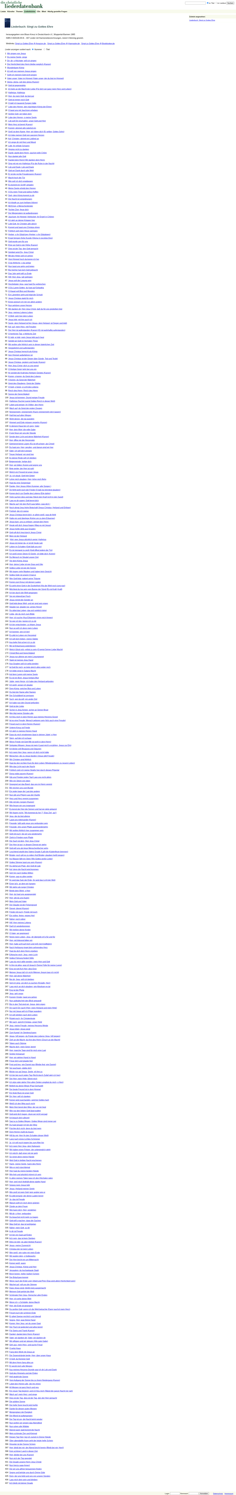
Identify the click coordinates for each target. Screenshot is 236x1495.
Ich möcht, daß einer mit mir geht (23, 1153)
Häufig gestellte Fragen (57, 11)
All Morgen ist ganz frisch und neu (24, 1387)
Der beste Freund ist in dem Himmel (25, 1089)
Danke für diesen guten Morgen (23, 1409)
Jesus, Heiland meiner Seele (22, 1189)
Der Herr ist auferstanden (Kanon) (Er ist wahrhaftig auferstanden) (36, 330)
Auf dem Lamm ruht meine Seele (23, 674)
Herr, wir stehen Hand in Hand (22, 1057)
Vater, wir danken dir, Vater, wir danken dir (27, 1338)
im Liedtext (221, 3)
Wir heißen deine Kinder (20, 930)
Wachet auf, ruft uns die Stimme (23, 1284)
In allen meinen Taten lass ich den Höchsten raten (31, 1178)
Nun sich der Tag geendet (20, 1458)
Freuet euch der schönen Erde (22, 1313)
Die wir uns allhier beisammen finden (25, 1469)
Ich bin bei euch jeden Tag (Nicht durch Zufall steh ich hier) (34, 1075)
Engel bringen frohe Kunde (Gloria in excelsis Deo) (30, 238)
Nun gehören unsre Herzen (20, 305)
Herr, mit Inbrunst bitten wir (20, 940)
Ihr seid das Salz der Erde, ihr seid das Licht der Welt (32, 880)
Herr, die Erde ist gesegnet (20, 1306)
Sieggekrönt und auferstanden (21, 348)
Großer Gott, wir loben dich (20, 114)
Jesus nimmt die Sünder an (21, 600)
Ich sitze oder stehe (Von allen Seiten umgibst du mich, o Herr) (36, 1082)
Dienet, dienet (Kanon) (19, 908)
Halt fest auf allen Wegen (20, 415)
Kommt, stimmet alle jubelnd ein (22, 128)
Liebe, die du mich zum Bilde (22, 614)
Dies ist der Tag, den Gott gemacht (23, 249)
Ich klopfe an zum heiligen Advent (22, 203)
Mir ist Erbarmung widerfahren (22, 646)
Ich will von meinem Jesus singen (21, 71)
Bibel (44, 11)
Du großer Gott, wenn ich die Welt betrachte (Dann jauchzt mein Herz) (39, 1309)
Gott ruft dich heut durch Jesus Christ (25, 532)
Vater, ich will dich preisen (20, 451)
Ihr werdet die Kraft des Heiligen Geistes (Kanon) (29, 373)
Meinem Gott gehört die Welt (21, 1292)
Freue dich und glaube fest (21, 1061)
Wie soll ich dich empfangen (20, 181)
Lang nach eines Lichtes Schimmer (24, 1139)
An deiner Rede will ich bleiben (22, 458)
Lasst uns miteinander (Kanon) (22, 820)
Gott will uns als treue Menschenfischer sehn (28, 848)
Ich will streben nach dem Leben (23, 1015)
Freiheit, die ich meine (19, 511)
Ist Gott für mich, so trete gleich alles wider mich (30, 667)
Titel (47, 49)
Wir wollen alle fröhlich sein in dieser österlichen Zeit (31, 344)
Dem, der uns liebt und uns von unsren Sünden (29, 1476)
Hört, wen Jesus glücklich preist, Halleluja (28, 539)
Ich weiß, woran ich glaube (21, 685)
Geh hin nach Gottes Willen (21, 873)
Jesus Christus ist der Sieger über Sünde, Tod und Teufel (33, 359)
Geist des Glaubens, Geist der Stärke (24, 383)
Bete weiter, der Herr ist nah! (21, 468)
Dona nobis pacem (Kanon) (21, 774)
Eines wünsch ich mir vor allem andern (25, 302)
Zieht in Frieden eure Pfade (21, 837)
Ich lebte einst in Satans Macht (22, 671)
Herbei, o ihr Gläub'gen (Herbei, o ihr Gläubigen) (29, 234)
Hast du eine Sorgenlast (19, 483)
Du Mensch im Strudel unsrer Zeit (23, 557)
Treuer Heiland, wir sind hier (21, 454)
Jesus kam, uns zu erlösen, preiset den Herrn (29, 522)
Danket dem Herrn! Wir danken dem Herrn (26, 160)
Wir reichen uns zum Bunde (21, 788)
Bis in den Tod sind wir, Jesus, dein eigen (27, 1004)
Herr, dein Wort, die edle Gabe (22, 430)
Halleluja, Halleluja (16, 93)
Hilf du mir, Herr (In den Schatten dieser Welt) (29, 1135)
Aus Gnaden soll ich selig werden (23, 664)
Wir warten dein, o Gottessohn (22, 1256)
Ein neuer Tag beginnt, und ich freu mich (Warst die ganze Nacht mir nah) (41, 1391)
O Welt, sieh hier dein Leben (20, 316)
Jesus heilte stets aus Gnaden (22, 529)
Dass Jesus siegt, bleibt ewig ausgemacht (27, 1288)
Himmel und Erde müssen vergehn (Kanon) (28, 422)
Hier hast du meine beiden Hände (24, 1171)
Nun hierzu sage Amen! (19, 1465)
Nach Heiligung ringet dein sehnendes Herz (28, 947)
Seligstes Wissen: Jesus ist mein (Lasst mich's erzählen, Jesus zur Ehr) (40, 745)
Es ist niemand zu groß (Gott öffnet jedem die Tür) (30, 550)
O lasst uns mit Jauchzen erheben (23, 110)
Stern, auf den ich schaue (20, 738)
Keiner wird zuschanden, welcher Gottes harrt (29, 1100)
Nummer (38, 49)
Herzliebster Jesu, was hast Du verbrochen (27, 284)
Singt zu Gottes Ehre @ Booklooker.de (98, 43)
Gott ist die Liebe (16, 706)
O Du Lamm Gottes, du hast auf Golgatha (26, 288)
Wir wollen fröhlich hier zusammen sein (26, 830)
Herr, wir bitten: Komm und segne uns (25, 465)
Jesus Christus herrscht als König (22, 351)
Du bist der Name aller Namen (22, 692)
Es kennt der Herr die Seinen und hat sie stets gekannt (33, 809)
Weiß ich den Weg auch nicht (22, 1104)
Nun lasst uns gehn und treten (21, 266)
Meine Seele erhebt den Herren (22, 188)
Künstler (11, 11)
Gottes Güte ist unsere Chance (22, 575)
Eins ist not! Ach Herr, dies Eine (23, 969)
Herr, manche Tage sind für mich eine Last (27, 1050)
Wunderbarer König (15, 68)
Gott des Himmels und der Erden (23, 1373)
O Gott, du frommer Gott (19, 1359)
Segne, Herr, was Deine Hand (22, 1320)
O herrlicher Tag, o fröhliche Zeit (22, 334)
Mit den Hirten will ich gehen (20, 256)
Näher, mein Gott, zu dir (19, 1228)
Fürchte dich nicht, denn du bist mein (25, 1128)
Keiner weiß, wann (17, 1263)
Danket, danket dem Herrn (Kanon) (24, 1334)
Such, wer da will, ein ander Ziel (23, 699)
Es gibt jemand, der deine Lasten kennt (26, 1196)
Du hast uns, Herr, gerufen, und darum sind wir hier (31, 447)
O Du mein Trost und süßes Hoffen (23, 192)
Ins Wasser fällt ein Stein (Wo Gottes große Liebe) (31, 859)
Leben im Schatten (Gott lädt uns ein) (25, 547)
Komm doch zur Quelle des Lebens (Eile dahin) (30, 493)
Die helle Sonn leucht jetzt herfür (23, 1405)
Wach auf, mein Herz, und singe (23, 1394)
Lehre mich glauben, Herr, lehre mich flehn (27, 479)
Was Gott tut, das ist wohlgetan (22, 1224)
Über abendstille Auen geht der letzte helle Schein (31, 1441)
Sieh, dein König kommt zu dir (21, 195)
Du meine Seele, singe (17, 57)
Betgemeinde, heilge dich (20, 461)
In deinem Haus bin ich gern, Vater (24, 426)
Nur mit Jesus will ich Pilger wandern (25, 1011)
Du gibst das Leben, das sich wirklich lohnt (27, 610)
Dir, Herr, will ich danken (19, 1096)
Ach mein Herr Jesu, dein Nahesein (24, 1146)
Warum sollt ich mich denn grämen (24, 1203)
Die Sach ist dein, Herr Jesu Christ (24, 841)
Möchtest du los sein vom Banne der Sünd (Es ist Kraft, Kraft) (35, 589)
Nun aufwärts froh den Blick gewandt (25, 1001)
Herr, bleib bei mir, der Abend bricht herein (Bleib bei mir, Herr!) (36, 1448)
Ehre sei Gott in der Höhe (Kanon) (23, 245)
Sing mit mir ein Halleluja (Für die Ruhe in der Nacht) (31, 163)
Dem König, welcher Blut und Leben (25, 689)
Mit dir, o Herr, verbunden (20, 1214)
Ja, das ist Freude (17, 1199)
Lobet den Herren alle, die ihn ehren (25, 1384)
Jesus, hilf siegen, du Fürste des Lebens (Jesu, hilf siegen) (34, 1036)
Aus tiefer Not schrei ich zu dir (22, 642)
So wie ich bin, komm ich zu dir (22, 621)
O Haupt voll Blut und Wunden (21, 291)
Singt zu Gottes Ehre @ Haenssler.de (63, 43)
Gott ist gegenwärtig (17, 85)
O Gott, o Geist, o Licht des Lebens (23, 387)
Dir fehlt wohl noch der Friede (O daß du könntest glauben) (34, 490)
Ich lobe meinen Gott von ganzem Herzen (26, 135)
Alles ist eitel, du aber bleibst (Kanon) (25, 1242)
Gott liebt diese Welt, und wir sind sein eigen (28, 603)
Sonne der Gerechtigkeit (18, 394)
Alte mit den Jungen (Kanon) (21, 802)
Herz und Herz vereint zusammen (23, 799)
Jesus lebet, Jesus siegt (19, 1029)
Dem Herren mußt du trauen (21, 1132)
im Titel (211, 3)
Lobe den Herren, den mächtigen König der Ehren (30, 107)
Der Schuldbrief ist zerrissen (21, 696)
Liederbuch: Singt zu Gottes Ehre (202, 20)
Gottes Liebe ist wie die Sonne (22, 568)
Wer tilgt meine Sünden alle (21, 713)
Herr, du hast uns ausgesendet (22, 894)
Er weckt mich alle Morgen (20, 1366)
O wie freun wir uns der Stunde (22, 433)
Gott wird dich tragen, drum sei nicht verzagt (28, 1114)
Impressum (229, 1494)
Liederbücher (29, 11)
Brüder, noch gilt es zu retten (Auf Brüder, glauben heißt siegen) (36, 855)
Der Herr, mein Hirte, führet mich (23, 1079)
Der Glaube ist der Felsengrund (23, 905)
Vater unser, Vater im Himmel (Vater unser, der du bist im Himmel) (35, 78)
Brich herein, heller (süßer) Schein (24, 1274)
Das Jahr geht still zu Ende (20, 273)
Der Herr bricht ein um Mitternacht (24, 1260)
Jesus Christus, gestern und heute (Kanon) (26, 362)
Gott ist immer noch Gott (18, 100)
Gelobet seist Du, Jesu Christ (21, 252)
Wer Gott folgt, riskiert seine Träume (24, 579)
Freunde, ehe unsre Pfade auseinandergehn (28, 827)
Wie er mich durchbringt (19, 1167)
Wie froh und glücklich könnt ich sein (25, 1174)
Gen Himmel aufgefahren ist (20, 355)
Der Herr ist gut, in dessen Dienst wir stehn (27, 845)
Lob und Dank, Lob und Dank (21, 167)
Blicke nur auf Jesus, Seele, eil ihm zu (25, 1072)
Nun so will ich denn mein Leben (23, 628)
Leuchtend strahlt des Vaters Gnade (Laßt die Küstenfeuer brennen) (38, 852)
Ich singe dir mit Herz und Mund (22, 142)
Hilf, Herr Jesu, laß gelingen (20, 277)
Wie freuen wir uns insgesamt (22, 806)
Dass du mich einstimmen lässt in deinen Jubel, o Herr (33, 735)
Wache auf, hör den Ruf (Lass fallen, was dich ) (29, 504)
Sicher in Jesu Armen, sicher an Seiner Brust (28, 710)
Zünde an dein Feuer (18, 1206)
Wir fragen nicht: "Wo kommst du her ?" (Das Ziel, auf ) (33, 813)
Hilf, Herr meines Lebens (20, 923)
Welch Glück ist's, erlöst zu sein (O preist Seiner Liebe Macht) (36, 649)
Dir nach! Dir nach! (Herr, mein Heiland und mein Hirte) (33, 1008)
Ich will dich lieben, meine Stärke (23, 639)
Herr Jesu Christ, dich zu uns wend (23, 366)
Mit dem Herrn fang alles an (21, 1362)
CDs (38, 11)
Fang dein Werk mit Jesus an (22, 1352)
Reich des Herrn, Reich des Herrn (23, 391)
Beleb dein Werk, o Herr (19, 891)
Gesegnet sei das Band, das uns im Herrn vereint (30, 784)
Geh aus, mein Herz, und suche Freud (25, 1345)
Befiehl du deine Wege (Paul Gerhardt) (26, 1086)
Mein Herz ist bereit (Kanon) (20, 124)
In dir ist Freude (16, 1231)
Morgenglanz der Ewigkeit (20, 1412)
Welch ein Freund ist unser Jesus (23, 472)
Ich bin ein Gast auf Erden (20, 1235)
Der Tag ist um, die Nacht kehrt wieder (25, 1419)
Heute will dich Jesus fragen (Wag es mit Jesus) (30, 525)
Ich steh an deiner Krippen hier (21, 220)
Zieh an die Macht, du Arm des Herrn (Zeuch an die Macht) (34, 1040)
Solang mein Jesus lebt (19, 1185)
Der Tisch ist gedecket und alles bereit (26, 1327)
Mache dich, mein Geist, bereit (22, 1047)
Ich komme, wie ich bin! (19, 632)
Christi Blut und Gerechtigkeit (22, 653)
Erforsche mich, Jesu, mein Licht (23, 955)
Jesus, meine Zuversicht (19, 1245)
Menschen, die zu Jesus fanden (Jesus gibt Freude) (31, 756)
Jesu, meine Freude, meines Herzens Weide (28, 1026)
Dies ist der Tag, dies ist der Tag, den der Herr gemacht (33, 1398)
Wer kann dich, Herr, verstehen (22, 1210)
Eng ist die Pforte (16, 990)
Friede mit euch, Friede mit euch (23, 912)
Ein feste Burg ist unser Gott (21, 1093)
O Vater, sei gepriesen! (19, 933)
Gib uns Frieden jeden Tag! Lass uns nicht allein (30, 777)
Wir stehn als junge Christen (21, 887)
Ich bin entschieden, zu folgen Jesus (25, 625)
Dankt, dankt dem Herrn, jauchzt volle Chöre (27, 153)
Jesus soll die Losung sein (19, 281)
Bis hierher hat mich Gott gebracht (23, 270)
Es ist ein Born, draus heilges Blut (24, 678)
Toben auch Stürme (17, 1043)
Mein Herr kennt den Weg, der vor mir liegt (27, 1107)
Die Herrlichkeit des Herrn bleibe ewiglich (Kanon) (29, 64)
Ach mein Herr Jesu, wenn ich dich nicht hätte (29, 752)
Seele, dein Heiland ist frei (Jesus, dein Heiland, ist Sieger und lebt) (37, 323)
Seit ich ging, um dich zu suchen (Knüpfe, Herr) (29, 983)
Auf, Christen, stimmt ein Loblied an (23, 139)
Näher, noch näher (17, 919)
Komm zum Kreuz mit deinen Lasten (25, 582)
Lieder (3, 11)
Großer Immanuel (17, 1054)
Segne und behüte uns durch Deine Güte (27, 1472)
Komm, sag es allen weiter (20, 876)
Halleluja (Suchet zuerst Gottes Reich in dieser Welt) (32, 401)
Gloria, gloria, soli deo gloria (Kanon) (23, 82)
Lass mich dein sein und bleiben (23, 1480)
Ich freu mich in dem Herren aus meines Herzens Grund (33, 717)
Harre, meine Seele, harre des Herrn (25, 1164)
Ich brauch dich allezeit (19, 1118)
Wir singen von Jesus (16, 53)
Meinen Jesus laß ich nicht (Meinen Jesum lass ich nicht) (34, 972)
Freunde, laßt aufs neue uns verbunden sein (28, 823)
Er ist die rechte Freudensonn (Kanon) (24, 174)
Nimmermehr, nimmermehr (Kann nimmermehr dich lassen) (35, 412)
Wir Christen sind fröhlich (20, 759)
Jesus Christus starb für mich (20, 298)
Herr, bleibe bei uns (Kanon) (21, 1455)
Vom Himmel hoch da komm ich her (23, 259)
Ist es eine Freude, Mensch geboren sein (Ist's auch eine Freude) (37, 720)
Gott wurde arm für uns (18, 241)
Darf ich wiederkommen (19, 926)
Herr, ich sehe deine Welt (20, 1299)
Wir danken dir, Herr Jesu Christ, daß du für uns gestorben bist (35, 309)
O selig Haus (15, 1348)
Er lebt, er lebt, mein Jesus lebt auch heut (26, 337)
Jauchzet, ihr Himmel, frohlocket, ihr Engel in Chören (31, 217)
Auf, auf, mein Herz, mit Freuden (22, 327)
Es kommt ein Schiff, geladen (21, 185)
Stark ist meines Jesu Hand (21, 660)
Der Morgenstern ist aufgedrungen (23, 213)
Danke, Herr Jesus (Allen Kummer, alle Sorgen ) (30, 486)
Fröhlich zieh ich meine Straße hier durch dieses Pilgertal (34, 770)
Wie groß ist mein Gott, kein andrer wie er (27, 1192)
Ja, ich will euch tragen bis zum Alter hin (26, 1143)
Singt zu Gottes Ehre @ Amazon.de (30, 43)
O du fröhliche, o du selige (19, 263)
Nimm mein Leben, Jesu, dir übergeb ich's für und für (32, 937)
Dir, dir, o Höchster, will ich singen (21, 61)
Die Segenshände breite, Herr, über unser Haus (30, 1355)
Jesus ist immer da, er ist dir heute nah (26, 543)
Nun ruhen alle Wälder (19, 1426)
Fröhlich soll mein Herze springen (23, 231)
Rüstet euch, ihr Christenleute (22, 1018)
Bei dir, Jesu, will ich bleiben (21, 979)
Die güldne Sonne (17, 1402)
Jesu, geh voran (16, 994)
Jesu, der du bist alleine (19, 816)
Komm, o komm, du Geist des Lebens (24, 376)
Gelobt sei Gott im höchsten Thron (23, 341)
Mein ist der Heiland (18, 536)
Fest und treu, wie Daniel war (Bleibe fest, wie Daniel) (32, 1064)
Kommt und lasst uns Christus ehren (24, 227)
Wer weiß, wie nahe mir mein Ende (24, 1253)
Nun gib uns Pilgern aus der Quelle (24, 795)
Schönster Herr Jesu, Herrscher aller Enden (28, 1295)
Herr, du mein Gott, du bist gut (21, 96)
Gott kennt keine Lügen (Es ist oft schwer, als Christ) (31, 444)
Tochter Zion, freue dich (18, 210)
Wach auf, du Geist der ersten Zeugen (25, 408)
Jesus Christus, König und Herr (23, 1267)
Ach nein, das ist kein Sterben (22, 1238)
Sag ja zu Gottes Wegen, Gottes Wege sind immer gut (32, 1121)
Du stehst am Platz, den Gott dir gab (25, 866)
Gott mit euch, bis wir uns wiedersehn (25, 834)
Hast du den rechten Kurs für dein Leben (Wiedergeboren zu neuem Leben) (42, 763)
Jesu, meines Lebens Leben (20, 312)
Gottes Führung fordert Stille (21, 958)
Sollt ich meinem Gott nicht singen (22, 75)
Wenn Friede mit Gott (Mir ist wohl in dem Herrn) (30, 742)
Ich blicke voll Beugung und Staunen (25, 749)
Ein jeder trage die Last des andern (24, 791)
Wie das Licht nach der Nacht (22, 766)
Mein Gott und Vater (18, 901)
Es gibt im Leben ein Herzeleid (22, 635)
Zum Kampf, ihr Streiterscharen (22, 1033)
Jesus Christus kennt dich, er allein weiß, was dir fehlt (32, 515)
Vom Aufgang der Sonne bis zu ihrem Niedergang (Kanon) (34, 1380)
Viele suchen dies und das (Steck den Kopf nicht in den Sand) (36, 497)
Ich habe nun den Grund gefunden (24, 703)
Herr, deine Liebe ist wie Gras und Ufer (26, 564)
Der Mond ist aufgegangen (20, 1416)
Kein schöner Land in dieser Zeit (23, 1451)
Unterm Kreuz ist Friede (19, 728)
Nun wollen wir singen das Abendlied (25, 1423)
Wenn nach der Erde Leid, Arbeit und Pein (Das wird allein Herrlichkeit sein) (42, 1281)
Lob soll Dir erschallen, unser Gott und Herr (27, 121)
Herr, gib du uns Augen (19, 898)
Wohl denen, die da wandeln (21, 419)
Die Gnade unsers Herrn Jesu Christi (25, 1462)
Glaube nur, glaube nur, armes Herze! (25, 607)
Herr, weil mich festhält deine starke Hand (27, 1182)
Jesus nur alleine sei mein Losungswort (26, 657)
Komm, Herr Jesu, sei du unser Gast (25, 1323)
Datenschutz (218, 1494)
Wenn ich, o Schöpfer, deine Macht (24, 1302)
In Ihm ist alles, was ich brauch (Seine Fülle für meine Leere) (35, 965)
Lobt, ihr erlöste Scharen (19, 146)
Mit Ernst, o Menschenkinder (20, 206)
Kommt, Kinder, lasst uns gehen (23, 997)
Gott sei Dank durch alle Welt (21, 171)
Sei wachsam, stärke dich (20, 1068)
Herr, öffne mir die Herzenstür (22, 440)
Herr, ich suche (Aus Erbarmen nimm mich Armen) (31, 618)
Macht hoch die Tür (16, 178)
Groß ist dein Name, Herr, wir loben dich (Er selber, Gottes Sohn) (36, 132)
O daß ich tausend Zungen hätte (22, 103)
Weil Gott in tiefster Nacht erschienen (25, 1160)
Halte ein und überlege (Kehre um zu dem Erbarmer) (32, 518)
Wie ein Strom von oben (19, 781)
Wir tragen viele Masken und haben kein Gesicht (30, 571)
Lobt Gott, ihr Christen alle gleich (22, 224)
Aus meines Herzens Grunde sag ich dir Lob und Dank (33, 1370)
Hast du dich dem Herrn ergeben (23, 951)
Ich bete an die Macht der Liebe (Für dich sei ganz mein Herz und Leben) (39, 89)
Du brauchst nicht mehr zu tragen (23, 1217)
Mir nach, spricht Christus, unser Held (25, 1022)
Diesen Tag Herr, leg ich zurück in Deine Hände (30, 1437)
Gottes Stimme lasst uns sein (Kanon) (25, 862)
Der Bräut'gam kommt (18, 1277)
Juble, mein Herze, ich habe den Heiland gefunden (31, 681)
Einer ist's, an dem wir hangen (22, 884)
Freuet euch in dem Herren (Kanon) (24, 724)
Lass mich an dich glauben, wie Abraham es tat (29, 986)
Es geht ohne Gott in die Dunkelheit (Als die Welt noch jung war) (37, 586)
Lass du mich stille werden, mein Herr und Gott (29, 962)
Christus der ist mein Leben (21, 1249)
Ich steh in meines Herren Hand (23, 731)
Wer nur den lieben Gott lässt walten (25, 1111)
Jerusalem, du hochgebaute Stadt (24, 1270)
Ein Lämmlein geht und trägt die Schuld (25, 295)
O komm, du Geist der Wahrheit (21, 380)
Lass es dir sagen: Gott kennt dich (24, 501)
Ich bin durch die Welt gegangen (23, 593)
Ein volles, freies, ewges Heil (22, 916)
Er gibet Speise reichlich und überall (25, 1316)
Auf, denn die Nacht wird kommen (24, 869)
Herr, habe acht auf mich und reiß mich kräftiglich (30, 944)
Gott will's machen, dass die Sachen (25, 1221)
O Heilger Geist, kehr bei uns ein (22, 369)
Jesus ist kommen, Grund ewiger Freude (26, 398)
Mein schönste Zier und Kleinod (23, 1433)
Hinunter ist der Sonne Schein (22, 1444)
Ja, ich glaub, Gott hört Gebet (22, 476)
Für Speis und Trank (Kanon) (22, 1331)
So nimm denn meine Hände (21, 1157)
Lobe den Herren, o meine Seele (22, 117)
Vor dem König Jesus (18, 561)
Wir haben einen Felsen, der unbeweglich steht (29, 1150)
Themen (19, 11)
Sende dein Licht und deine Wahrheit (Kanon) (29, 437)
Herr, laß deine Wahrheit (19, 976)
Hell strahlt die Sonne (18, 1377)
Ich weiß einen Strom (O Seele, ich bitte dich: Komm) (32, 554)
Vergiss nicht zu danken (18, 149)
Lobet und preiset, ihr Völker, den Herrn (26, 405)
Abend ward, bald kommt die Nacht (24, 1430)
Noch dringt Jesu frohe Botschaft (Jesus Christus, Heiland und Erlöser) (40, 508)
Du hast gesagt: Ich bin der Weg (23, 1125)
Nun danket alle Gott (17, 156)
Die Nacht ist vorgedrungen (20, 199)
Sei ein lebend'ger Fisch (19, 596)
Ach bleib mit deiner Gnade (21, 1483)
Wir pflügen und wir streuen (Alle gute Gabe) (28, 1341)
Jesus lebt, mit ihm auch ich (20, 320)
